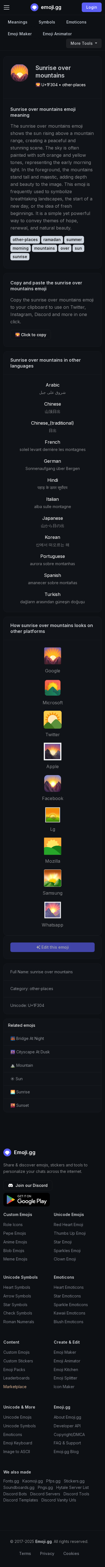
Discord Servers (45, 1493)
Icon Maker (64, 1386)
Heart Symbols (16, 1287)
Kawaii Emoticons (69, 1313)
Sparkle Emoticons (71, 1304)
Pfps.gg (53, 1481)
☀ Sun (16, 1078)
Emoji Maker (20, 33)
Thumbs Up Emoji (70, 1233)
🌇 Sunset (19, 1105)
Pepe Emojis (14, 1233)
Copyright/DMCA (69, 1434)
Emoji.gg (24, 1152)
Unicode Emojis (17, 1417)
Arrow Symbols (17, 1296)
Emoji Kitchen (66, 1369)
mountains (44, 248)
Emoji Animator (57, 33)
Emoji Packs (14, 1369)
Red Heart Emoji (68, 1224)
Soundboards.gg (18, 1487)
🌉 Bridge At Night (27, 1038)
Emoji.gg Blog (66, 1451)
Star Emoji (63, 1241)
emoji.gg (50, 7)
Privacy (47, 1553)
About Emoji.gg (67, 1417)
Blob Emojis (13, 1250)
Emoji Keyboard (17, 1442)
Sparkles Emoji (67, 1250)
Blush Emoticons (68, 1321)
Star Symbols (15, 1304)
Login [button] (91, 7)
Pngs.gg (45, 1487)
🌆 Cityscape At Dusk (30, 1051)
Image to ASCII (16, 1451)
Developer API (67, 1425)
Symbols (47, 22)
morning (21, 248)
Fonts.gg (11, 1481)
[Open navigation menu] (6, 7)
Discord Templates (20, 1500)
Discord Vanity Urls (58, 1500)
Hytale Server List (72, 1487)
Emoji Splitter (65, 1378)
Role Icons (13, 1224)
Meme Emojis (15, 1259)
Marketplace (15, 1386)
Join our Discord (31, 1185)
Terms (25, 1553)
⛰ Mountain (21, 1065)
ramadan (52, 239)
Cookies (71, 1553)
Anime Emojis (15, 1241)
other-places (25, 239)
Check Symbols (17, 1313)
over (64, 248)
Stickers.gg (74, 1481)
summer (74, 239)
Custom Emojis (16, 1352)
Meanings (17, 22)
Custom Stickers (18, 1360)
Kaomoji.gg (32, 1481)
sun (78, 248)
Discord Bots (15, 1493)
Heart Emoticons (69, 1287)
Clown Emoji (65, 1259)
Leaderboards (16, 1378)
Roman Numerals (18, 1321)
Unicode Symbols (19, 1425)
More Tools (82, 43)
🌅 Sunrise (20, 1091)
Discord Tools (76, 1493)
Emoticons (76, 22)
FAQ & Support (67, 1442)
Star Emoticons (67, 1296)
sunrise (20, 256)
